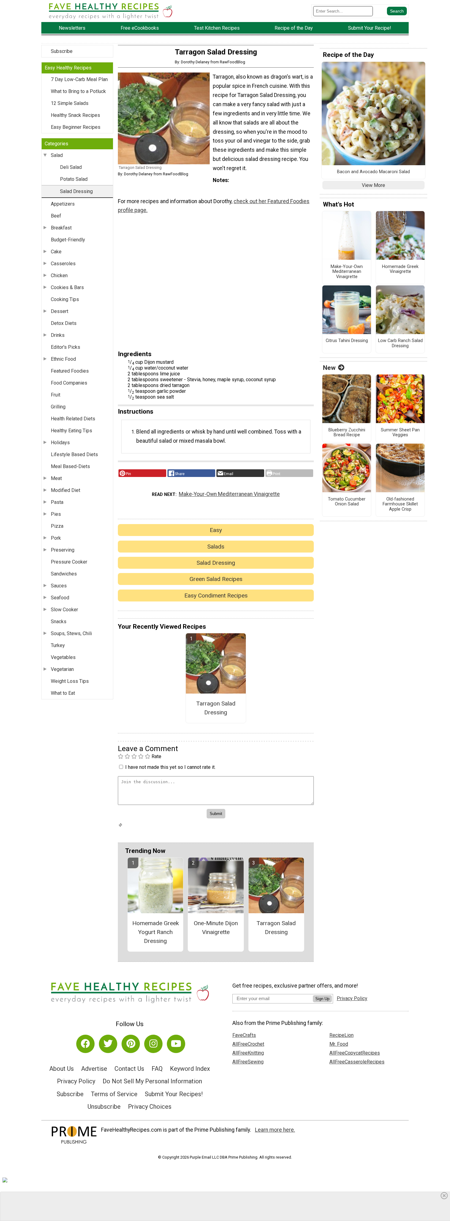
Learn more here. (275, 1130)
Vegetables (63, 657)
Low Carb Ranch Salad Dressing (400, 343)
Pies (56, 514)
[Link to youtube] (176, 1044)
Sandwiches (64, 574)
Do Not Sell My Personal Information (152, 1081)
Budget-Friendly (68, 240)
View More (373, 185)
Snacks (58, 621)
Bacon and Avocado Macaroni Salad (373, 171)
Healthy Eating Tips (71, 431)
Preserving (62, 550)
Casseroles (63, 263)
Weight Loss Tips (70, 681)
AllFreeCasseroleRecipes (356, 1062)
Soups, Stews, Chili (71, 633)
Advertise (94, 1068)
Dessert (59, 311)
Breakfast (61, 228)
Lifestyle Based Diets (74, 454)
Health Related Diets (73, 419)
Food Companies (69, 383)
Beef (56, 216)
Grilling (58, 407)
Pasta (57, 502)
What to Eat (63, 693)
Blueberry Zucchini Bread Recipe (346, 433)
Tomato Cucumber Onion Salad (347, 502)
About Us (61, 1068)
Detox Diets (64, 323)
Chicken (59, 275)
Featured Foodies (70, 371)
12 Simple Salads (69, 103)
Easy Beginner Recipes (75, 127)
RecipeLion (341, 1035)
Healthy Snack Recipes (75, 115)
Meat (56, 478)
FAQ (157, 1068)
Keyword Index (190, 1068)
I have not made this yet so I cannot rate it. (170, 767)
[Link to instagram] (153, 1044)
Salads (215, 546)
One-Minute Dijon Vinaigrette (216, 928)
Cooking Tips (65, 299)
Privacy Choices (149, 1106)
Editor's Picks (65, 347)
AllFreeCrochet (248, 1044)
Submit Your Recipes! (174, 1094)
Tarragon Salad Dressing (215, 708)
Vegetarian (62, 669)
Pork (56, 538)
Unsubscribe (104, 1106)
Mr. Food (338, 1044)
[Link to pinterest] (131, 1044)
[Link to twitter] (108, 1044)
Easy (216, 530)
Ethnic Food (63, 359)
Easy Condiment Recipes (216, 595)
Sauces (59, 586)
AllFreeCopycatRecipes (354, 1053)
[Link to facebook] (85, 1044)
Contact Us (129, 1068)
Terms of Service (114, 1094)
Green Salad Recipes (215, 579)
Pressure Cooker (69, 562)
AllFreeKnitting (248, 1053)
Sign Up (322, 998)
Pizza (57, 526)
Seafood (60, 598)
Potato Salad (74, 179)
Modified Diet (65, 490)
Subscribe (62, 51)
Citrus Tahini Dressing (347, 340)
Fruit (55, 395)
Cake (56, 252)
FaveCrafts (244, 1035)
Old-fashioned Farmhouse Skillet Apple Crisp (400, 504)
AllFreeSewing (248, 1062)
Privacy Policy (76, 1081)
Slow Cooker (64, 609)
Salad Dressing (76, 191)
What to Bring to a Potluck (78, 91)
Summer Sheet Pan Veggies (400, 433)
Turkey (58, 645)
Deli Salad (71, 167)
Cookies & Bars (67, 287)
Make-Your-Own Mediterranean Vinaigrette (229, 494)
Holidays (60, 442)
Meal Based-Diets (70, 466)
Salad (57, 155)
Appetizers (63, 204)
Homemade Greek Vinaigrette (400, 269)
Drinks (58, 335)
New (329, 367)
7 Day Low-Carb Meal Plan (79, 79)
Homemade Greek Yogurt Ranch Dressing (155, 932)
